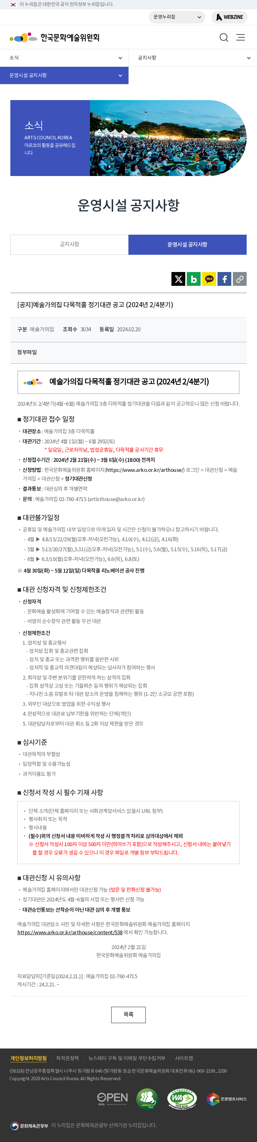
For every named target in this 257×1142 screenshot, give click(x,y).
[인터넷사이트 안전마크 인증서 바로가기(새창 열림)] (147, 1092)
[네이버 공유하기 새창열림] (193, 279)
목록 (128, 1014)
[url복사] (239, 279)
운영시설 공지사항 (187, 245)
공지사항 (69, 245)
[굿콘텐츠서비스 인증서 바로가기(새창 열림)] (227, 1095)
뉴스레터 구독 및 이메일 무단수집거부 (126, 1058)
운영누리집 (165, 17)
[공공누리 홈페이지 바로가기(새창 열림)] (112, 1096)
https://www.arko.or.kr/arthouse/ (144, 470)
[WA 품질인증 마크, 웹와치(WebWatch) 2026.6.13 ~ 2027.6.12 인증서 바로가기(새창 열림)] (182, 1091)
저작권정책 (67, 1058)
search (224, 37)
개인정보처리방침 (28, 1058)
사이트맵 (184, 1058)
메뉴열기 (240, 37)
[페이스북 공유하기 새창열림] (224, 279)
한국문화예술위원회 (55, 37)
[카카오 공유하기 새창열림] (209, 279)
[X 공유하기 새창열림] (178, 279)
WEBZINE (233, 17)
